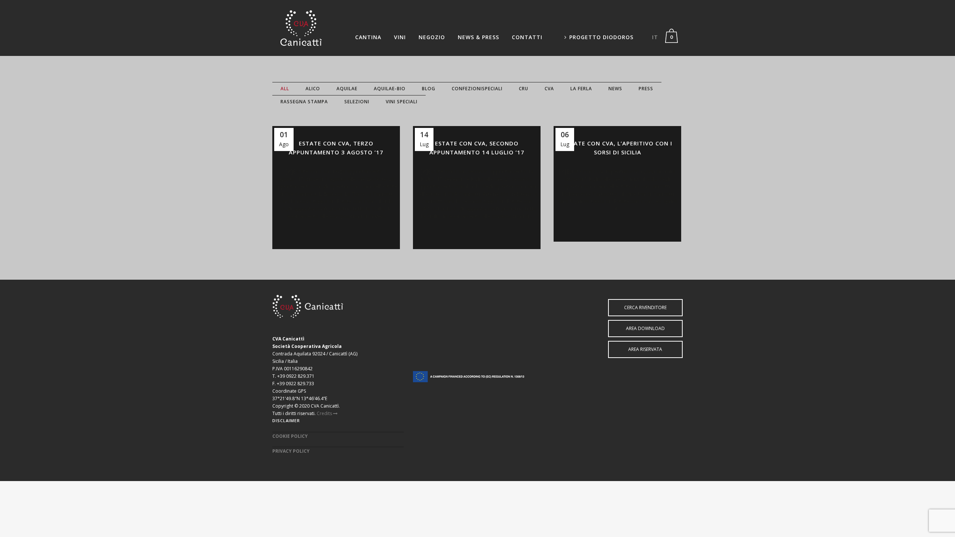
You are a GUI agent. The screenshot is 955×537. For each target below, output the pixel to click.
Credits (325, 413)
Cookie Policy (290, 436)
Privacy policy (291, 451)
